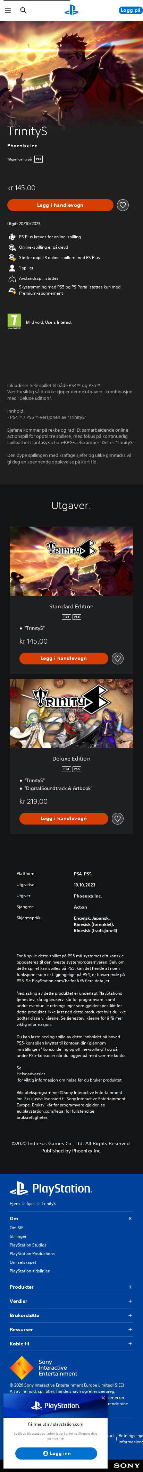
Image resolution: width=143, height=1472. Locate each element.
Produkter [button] (22, 1287)
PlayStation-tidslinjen (30, 1271)
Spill (31, 1203)
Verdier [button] (18, 1301)
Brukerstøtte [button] (24, 1315)
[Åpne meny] (8, 10)
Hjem (15, 1203)
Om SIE (16, 1228)
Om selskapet (23, 1262)
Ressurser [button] (21, 1329)
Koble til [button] (19, 1344)
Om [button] (14, 1218)
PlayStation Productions (32, 1254)
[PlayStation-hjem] (71, 10)
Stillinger (18, 1236)
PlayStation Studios (28, 1245)
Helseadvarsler (31, 1074)
